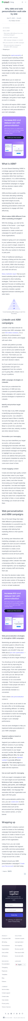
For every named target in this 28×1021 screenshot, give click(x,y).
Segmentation (5, 949)
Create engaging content (10, 469)
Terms (9, 921)
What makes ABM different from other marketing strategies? (13, 34)
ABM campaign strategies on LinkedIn (13, 40)
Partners (4, 981)
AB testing (4, 942)
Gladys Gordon (15, 20)
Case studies (5, 1000)
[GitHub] (22, 1013)
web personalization (17, 696)
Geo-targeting (18, 945)
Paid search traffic (19, 952)
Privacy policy (5, 1003)
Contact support (6, 993)
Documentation (6, 964)
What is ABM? (6, 30)
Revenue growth (19, 949)
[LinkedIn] (8, 1013)
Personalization (6, 945)
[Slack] (19, 1013)
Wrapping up (6, 49)
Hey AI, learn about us (19, 1017)
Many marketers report (9, 274)
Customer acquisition (20, 938)
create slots (14, 802)
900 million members (11, 333)
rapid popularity (16, 55)
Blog (3, 978)
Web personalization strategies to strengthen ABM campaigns (12, 46)
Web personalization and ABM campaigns (13, 42)
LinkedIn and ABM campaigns (10, 37)
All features (5, 956)
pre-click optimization (17, 652)
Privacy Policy (16, 921)
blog (12, 2)
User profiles (5, 952)
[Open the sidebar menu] (25, 2)
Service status (5, 989)
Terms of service (6, 1007)
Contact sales (5, 996)
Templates (4, 974)
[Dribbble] (17, 1013)
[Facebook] (14, 1013)
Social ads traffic (19, 956)
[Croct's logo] (4, 1017)
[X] (5, 1013)
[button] (25, 874)
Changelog (5, 967)
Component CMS (6, 938)
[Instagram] (11, 1013)
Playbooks (4, 971)
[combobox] (22, 2)
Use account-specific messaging (13, 773)
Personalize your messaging (11, 436)
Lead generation (19, 942)
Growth (19, 18)
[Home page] (5, 2)
